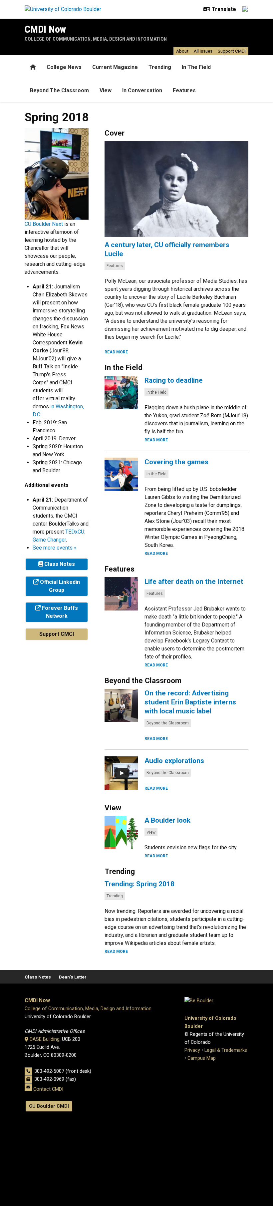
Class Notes (38, 977)
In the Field (156, 392)
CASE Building (45, 1039)
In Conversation (142, 90)
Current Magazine (115, 67)
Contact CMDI (48, 1089)
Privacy (192, 1050)
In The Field (196, 67)
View (106, 90)
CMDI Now (45, 29)
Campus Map (201, 1058)
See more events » (55, 548)
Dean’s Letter (73, 977)
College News (64, 67)
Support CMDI (232, 51)
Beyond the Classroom (167, 723)
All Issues (203, 51)
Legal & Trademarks (225, 1050)
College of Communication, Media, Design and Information (96, 39)
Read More (116, 352)
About (182, 51)
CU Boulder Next (44, 224)
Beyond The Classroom (59, 90)
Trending (159, 67)
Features (184, 90)
